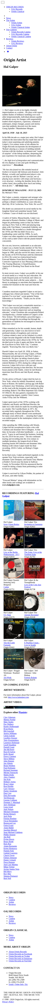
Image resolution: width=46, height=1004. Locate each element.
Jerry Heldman (9, 805)
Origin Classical (17, 11)
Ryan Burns (8, 729)
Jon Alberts (8, 763)
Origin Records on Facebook (20, 954)
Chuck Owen (9, 855)
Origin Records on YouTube (20, 961)
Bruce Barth (8, 841)
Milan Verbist (9, 867)
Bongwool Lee (10, 823)
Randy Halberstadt (11, 726)
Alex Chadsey (9, 777)
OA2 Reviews (17, 43)
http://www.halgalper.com (18, 697)
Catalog (12, 900)
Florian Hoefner (10, 818)
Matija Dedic (9, 775)
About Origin (11, 46)
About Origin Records (18, 952)
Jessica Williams (10, 733)
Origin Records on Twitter (19, 956)
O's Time (7, 615)
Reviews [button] (9, 39)
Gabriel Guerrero (10, 853)
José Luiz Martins (11, 864)
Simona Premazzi (11, 876)
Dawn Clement (10, 756)
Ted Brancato (9, 798)
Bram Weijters (9, 766)
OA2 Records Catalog (20, 34)
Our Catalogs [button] (11, 30)
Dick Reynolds (10, 795)
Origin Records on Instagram (20, 958)
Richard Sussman (11, 770)
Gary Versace (9, 789)
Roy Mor (7, 874)
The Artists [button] (10, 20)
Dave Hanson (9, 862)
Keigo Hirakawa (10, 848)
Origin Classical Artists (20, 27)
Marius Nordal (9, 720)
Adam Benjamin (10, 846)
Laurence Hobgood (11, 743)
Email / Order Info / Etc (18, 984)
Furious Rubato (30, 677)
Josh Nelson (8, 809)
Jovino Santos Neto (11, 869)
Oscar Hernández (11, 821)
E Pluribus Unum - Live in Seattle (31, 644)
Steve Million (9, 759)
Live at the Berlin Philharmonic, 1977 (11, 553)
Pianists (23, 712)
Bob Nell (7, 878)
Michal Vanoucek (11, 772)
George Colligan (10, 800)
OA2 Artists (16, 25)
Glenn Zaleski (9, 736)
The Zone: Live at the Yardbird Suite (33, 553)
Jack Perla (8, 816)
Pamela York (9, 851)
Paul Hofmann (9, 768)
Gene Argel (8, 807)
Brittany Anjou (10, 782)
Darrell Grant (9, 747)
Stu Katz (7, 779)
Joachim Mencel (10, 830)
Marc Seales (8, 722)
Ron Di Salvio (9, 752)
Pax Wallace (9, 724)
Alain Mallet (9, 828)
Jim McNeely (9, 749)
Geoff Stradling (10, 745)
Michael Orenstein (11, 812)
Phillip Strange (9, 835)
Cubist (6, 587)
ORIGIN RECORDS (15, 7)
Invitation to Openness (33, 524)
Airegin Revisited (31, 615)
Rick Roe (7, 844)
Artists (11, 902)
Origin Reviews (17, 41)
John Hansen (9, 761)
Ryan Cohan (9, 784)
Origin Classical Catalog (21, 36)
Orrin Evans (8, 825)
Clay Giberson (9, 717)
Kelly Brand (9, 754)
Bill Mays (8, 871)
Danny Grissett (10, 860)
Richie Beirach (10, 814)
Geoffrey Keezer (10, 738)
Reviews (12, 904)
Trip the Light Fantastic (9, 644)
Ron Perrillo (8, 786)
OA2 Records (16, 9)
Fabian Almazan (10, 858)
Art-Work (7, 677)
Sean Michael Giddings (13, 832)
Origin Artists (16, 23)
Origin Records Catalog (20, 32)
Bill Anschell (9, 731)
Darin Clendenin (10, 791)
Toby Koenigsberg (11, 740)
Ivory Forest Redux (11, 524)
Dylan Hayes (9, 839)
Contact (9, 48)
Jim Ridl (7, 837)
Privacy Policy (8, 1002)
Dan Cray (8, 793)
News (8, 18)
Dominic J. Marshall (12, 802)
